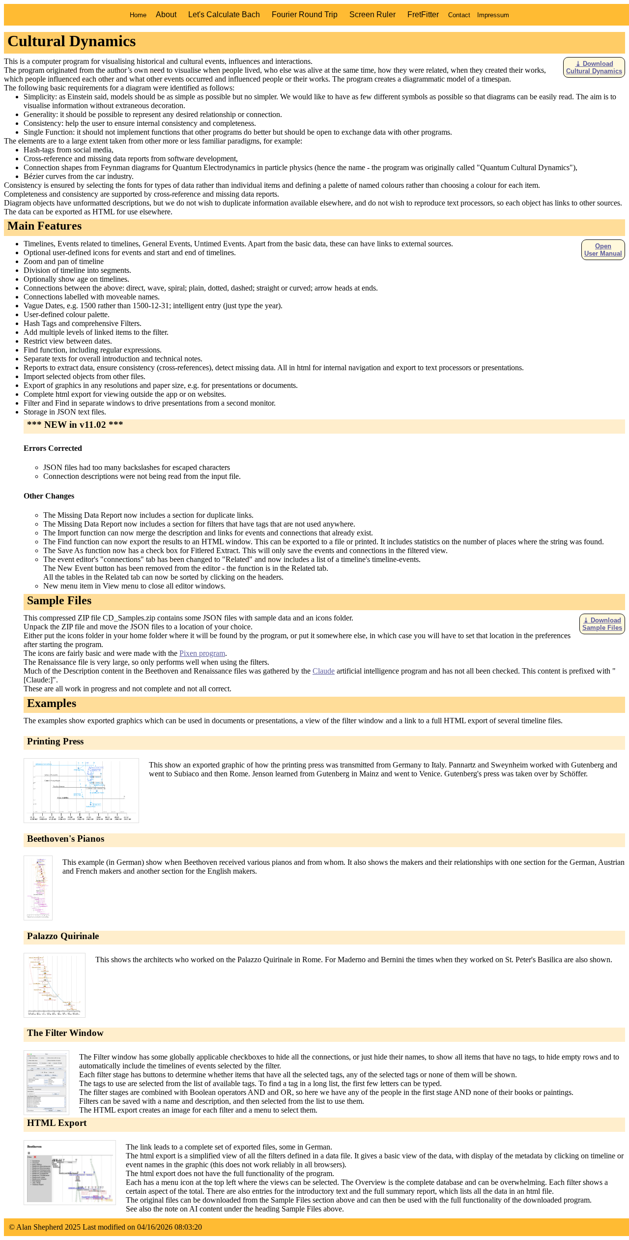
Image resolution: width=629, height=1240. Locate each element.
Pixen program (202, 653)
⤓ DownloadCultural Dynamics (594, 67)
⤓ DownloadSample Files (602, 624)
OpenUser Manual (603, 249)
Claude (324, 671)
